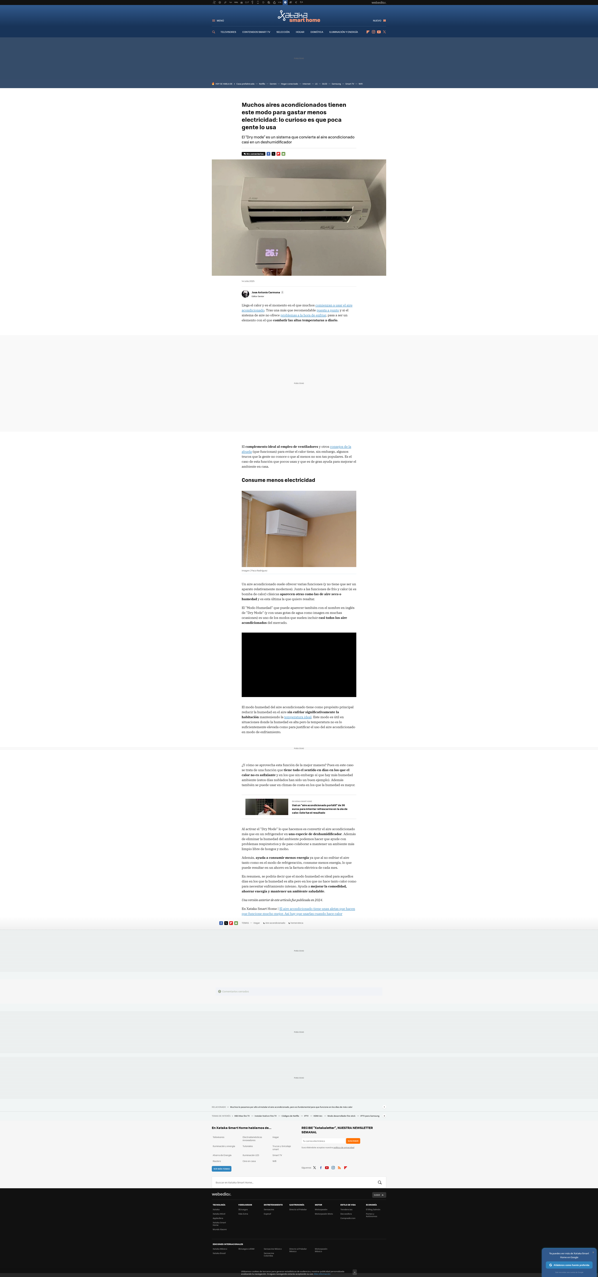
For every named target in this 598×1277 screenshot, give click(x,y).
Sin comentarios (255, 153)
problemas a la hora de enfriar (303, 315)
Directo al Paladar (298, 1209)
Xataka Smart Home (299, 15)
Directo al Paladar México (298, 1250)
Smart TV (349, 83)
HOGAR (300, 32)
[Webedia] (221, 1194)
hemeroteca (297, 922)
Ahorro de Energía (222, 1155)
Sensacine (269, 1209)
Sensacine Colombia (269, 1254)
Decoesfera (346, 1213)
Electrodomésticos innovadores (252, 1138)
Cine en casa (249, 1161)
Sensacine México (273, 1248)
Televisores (218, 1137)
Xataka (216, 1209)
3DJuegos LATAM (246, 1248)
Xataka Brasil (219, 1253)
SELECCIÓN (283, 32)
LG (316, 83)
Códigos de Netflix (291, 1115)
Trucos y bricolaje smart (282, 1148)
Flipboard (368, 32)
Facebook (268, 154)
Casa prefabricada (245, 83)
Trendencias (346, 1209)
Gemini (273, 83)
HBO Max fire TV (242, 1115)
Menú (220, 20)
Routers (217, 1161)
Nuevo (377, 20)
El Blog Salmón (373, 1209)
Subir (377, 1194)
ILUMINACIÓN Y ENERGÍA (343, 32)
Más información (322, 1273)
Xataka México (220, 1248)
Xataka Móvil (219, 1213)
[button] (267, 292)
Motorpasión (321, 1209)
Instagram (373, 32)
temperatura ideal (297, 717)
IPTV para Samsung (369, 1115)
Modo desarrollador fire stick (341, 1115)
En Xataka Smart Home (302, 801)
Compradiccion (347, 1218)
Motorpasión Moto (324, 1213)
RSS (339, 1167)
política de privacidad (343, 1147)
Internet (307, 83)
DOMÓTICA (317, 32)
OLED (324, 83)
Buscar (380, 1182)
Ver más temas (222, 1168)
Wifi (274, 1161)
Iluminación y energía (224, 1146)
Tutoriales (248, 1146)
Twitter (384, 32)
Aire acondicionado (275, 922)
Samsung (336, 83)
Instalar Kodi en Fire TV (266, 1115)
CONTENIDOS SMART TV (256, 32)
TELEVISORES (228, 32)
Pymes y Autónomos (371, 1215)
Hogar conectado (289, 83)
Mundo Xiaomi (220, 1229)
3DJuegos (243, 1209)
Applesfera (218, 1218)
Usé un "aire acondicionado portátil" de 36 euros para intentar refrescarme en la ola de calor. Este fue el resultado (319, 808)
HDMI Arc (318, 1115)
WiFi (361, 83)
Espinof (267, 1213)
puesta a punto (328, 310)
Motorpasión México (321, 1250)
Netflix (262, 83)
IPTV (306, 1115)
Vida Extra (243, 1213)
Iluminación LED (251, 1155)
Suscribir (353, 1140)
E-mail (283, 154)
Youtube (379, 32)
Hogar (257, 922)
